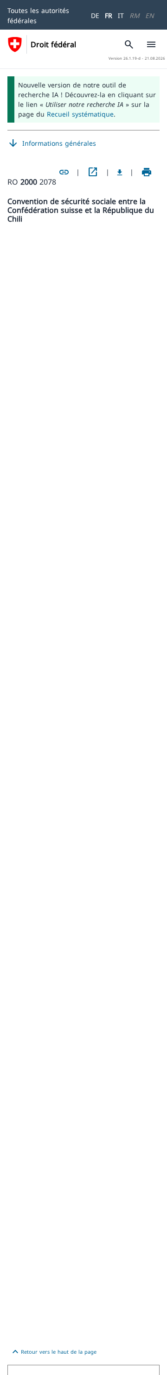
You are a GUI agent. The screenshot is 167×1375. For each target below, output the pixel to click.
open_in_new (92, 172)
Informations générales (51, 143)
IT (121, 15)
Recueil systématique (80, 114)
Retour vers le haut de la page (53, 1351)
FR (108, 15)
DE (95, 15)
